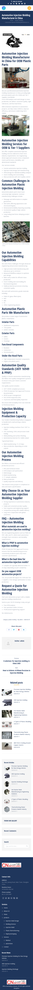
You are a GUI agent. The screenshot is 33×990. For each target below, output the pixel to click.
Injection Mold (10, 927)
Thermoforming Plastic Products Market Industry (22, 733)
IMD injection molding (20, 700)
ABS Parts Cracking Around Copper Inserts (22, 744)
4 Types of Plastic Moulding (22, 721)
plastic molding (19, 20)
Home (11, 20)
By (20, 619)
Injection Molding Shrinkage (19, 782)
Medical (8, 940)
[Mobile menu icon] (29, 8)
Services (6, 937)
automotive (9, 943)
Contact (6, 947)
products (6, 917)
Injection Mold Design (12, 921)
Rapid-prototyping (11, 934)
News (5, 914)
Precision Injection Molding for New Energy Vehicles (22, 690)
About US (7, 911)
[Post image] (7, 692)
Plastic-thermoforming (12, 930)
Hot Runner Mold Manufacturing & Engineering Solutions (20, 713)
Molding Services (11, 924)
